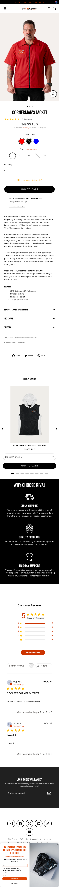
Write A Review (33, 652)
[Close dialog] (57, 845)
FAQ (21, 839)
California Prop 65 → (15, 343)
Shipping (26, 128)
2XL (29, 156)
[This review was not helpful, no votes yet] (49, 712)
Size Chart (8, 318)
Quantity (8, 164)
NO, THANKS (14, 883)
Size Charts (12, 839)
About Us (47, 839)
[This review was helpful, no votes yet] (44, 712)
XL (20, 156)
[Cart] (54, 8)
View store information (17, 207)
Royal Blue (36, 141)
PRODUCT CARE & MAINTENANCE (16, 309)
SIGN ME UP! (14, 879)
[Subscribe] (48, 793)
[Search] (49, 8)
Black (29, 141)
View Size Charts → (32, 149)
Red (22, 141)
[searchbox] (18, 665)
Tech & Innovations (33, 839)
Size (29, 149)
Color (29, 134)
